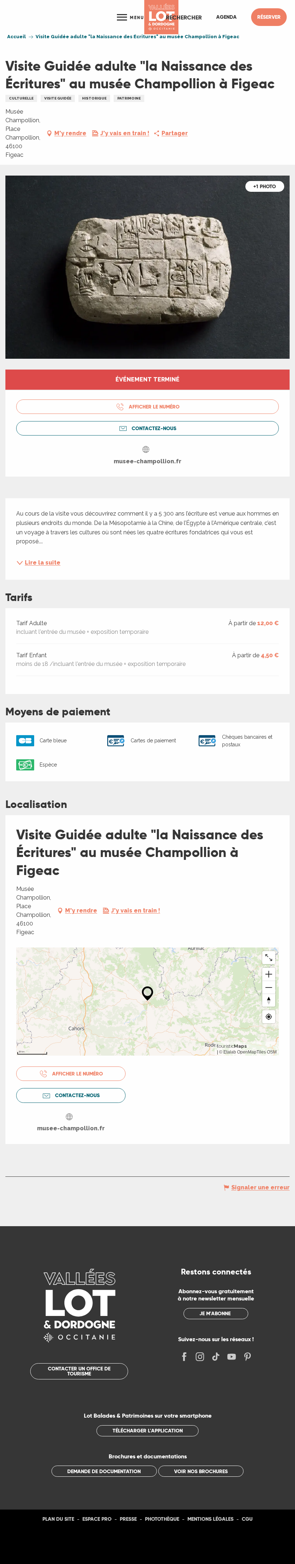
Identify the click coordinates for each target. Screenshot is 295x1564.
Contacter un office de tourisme (79, 1371)
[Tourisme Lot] (161, 17)
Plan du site (58, 1519)
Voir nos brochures (201, 1471)
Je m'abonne (215, 1313)
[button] (184, 17)
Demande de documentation (104, 1471)
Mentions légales (210, 1519)
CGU (247, 1519)
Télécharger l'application (148, 1430)
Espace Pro (97, 1519)
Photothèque (162, 1519)
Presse (128, 1519)
